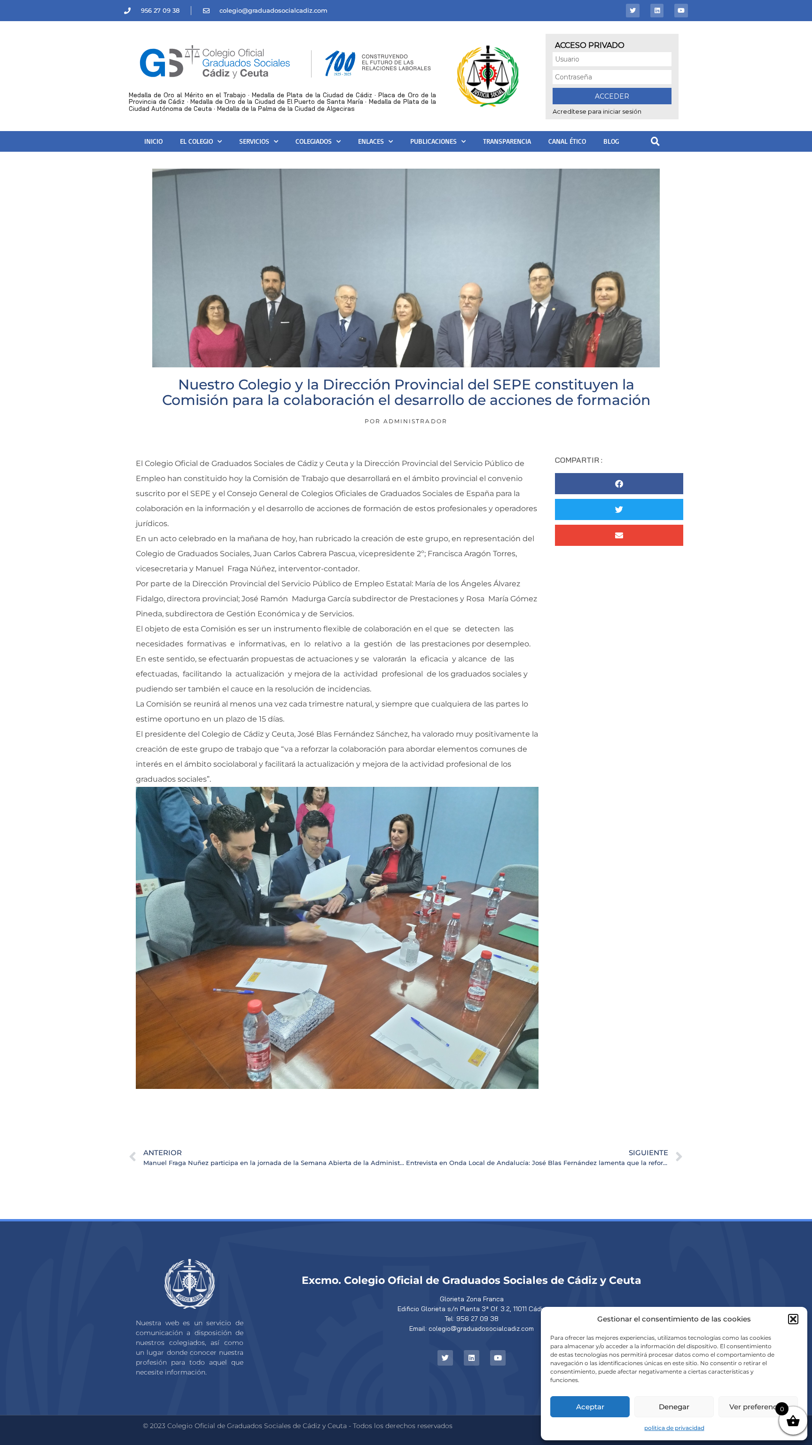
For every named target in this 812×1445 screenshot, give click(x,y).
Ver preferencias (758, 1406)
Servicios (254, 141)
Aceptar (590, 1406)
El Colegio (196, 141)
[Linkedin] (657, 10)
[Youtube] (681, 10)
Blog (611, 141)
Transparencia (507, 141)
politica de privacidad (674, 1427)
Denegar (674, 1406)
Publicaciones (433, 141)
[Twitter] (633, 10)
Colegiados (314, 141)
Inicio (153, 141)
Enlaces (371, 141)
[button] (793, 1319)
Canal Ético (567, 141)
